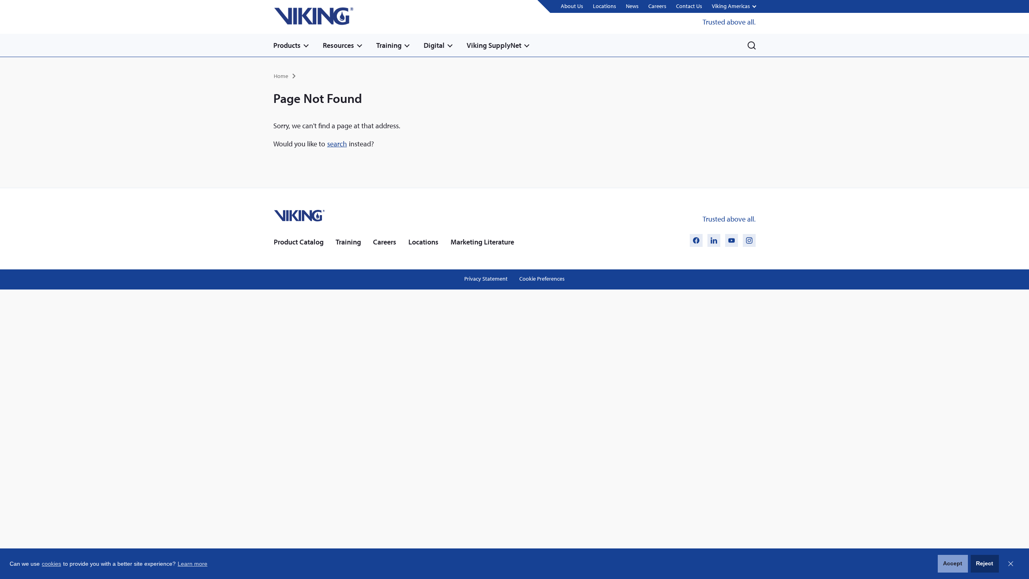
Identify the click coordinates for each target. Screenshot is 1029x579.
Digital (434, 45)
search (337, 143)
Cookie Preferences (542, 278)
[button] (734, 6)
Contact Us (689, 6)
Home (281, 76)
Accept (952, 563)
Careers (657, 6)
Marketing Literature (482, 241)
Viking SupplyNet (494, 45)
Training (389, 45)
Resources (338, 45)
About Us (572, 6)
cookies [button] (51, 564)
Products (287, 45)
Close (1010, 564)
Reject (984, 563)
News (632, 6)
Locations (604, 6)
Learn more (192, 564)
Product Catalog (299, 241)
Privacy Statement (486, 278)
